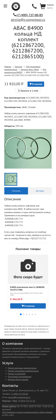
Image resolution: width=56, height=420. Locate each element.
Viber (15, 400)
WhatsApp (6, 400)
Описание (16, 191)
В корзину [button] (37, 84)
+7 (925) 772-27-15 (26, 400)
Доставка (40, 191)
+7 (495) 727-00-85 (29, 15)
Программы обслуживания (19, 376)
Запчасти (18, 66)
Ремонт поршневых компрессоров (23, 371)
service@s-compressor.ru (28, 20)
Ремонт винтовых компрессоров (22, 368)
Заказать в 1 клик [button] (29, 90)
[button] (20, 314)
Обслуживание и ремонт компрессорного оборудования (27, 412)
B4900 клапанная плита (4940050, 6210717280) (27, 288)
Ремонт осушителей (16, 373)
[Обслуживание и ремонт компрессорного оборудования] (14, 6)
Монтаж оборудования (18, 379)
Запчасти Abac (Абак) (30, 69)
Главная (7, 66)
